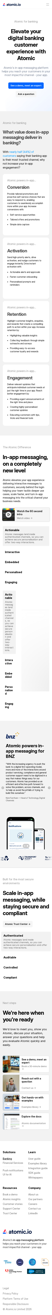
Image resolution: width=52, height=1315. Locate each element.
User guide (34, 1158)
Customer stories (13, 1204)
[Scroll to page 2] (28, 846)
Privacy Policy (10, 1293)
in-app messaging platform (28, 1240)
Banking (7, 1158)
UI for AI (7, 1174)
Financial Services (13, 1162)
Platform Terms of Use (15, 1298)
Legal (6, 1288)
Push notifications (13, 1170)
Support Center (11, 1208)
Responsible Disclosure (16, 1304)
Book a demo (10, 1194)
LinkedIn (33, 1213)
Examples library (37, 1163)
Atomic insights (12, 1199)
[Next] (49, 787)
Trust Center (10, 1213)
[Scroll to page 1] (24, 846)
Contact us (34, 1208)
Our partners (35, 1199)
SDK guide (34, 1172)
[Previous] (2, 787)
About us (33, 1194)
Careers (32, 1204)
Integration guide (38, 1168)
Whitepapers (35, 1177)
